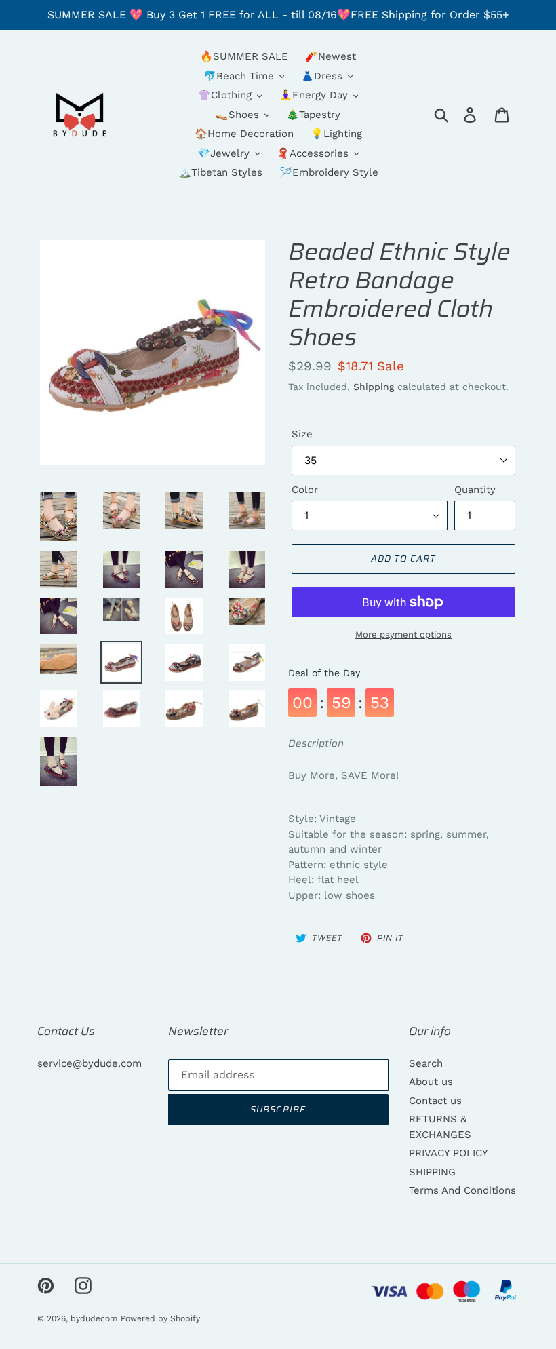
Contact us (435, 1101)
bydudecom (94, 1318)
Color (305, 490)
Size (302, 434)
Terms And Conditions (462, 1190)
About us (431, 1082)
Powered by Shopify (160, 1318)
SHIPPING (432, 1172)
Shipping (373, 386)
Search (426, 1063)
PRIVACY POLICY (448, 1153)
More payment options (403, 634)
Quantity (475, 490)
